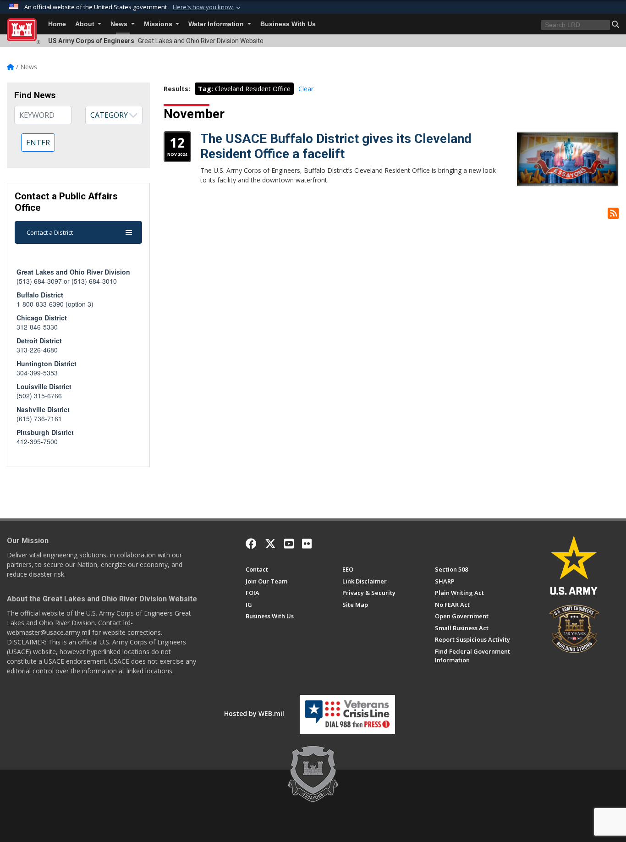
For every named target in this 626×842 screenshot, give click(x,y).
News (119, 24)
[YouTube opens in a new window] (289, 543)
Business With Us (288, 24)
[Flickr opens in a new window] (307, 543)
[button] (207, 7)
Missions (159, 24)
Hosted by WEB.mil (254, 713)
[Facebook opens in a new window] (251, 543)
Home (57, 24)
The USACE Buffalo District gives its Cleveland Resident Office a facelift (336, 146)
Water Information (217, 24)
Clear (305, 88)
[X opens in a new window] (270, 543)
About (85, 24)
